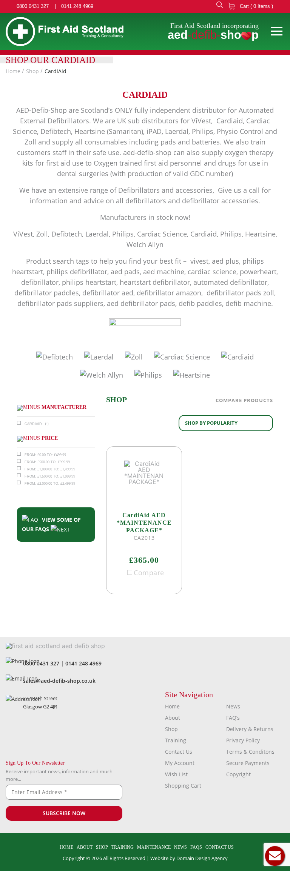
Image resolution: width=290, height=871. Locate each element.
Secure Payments (248, 763)
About (172, 717)
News (233, 706)
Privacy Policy (243, 740)
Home (13, 71)
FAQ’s (233, 717)
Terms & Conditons (250, 751)
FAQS (196, 847)
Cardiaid (33, 424)
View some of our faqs (51, 524)
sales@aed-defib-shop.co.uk (59, 680)
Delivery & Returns (249, 729)
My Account (179, 763)
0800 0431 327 (33, 6)
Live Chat (275, 856)
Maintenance (154, 847)
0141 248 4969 (77, 6)
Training (175, 740)
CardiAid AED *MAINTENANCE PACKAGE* (144, 522)
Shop (32, 71)
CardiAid (55, 71)
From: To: (45, 454)
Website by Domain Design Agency (189, 858)
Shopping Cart (183, 785)
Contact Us (178, 751)
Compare (149, 572)
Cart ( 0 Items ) (255, 6)
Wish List (176, 774)
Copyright (238, 774)
